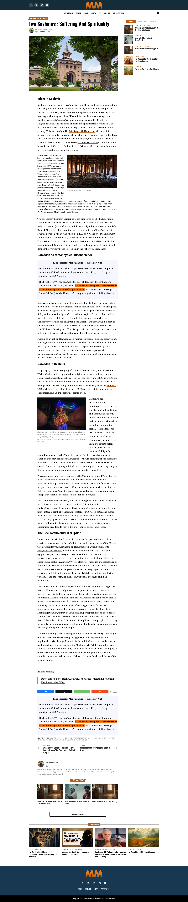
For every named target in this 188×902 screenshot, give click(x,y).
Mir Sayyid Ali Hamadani (82, 131)
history (98, 738)
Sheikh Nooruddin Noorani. (47, 163)
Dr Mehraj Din (42, 31)
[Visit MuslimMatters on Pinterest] (94, 883)
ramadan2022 (82, 740)
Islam (86, 13)
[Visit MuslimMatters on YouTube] (105, 883)
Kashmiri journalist (47, 612)
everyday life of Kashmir (49, 550)
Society (93, 13)
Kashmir (41, 740)
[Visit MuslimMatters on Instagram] (99, 883)
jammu (112, 738)
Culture (107, 13)
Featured (68, 738)
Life (100, 13)
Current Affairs (118, 13)
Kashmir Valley (52, 740)
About (80, 889)
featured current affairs (83, 738)
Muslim (63, 740)
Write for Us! (68, 13)
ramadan (71, 740)
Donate (78, 13)
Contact (88, 889)
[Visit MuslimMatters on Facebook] (83, 883)
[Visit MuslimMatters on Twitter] (88, 883)
